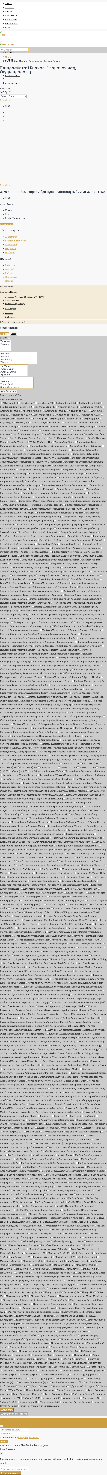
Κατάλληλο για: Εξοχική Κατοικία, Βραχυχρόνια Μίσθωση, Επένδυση (37, 779)
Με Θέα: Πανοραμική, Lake (59, 1194)
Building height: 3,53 (89, 403)
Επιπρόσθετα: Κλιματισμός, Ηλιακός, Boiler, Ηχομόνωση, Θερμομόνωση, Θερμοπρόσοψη (62, 501)
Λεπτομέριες (6, 224)
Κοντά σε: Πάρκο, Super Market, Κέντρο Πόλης (75, 939)
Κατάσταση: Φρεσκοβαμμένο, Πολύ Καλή (67, 884)
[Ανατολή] (18, 353)
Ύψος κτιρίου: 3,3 (28, 1402)
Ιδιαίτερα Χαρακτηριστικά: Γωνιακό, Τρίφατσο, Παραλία (72, 677)
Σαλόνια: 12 (54, 1358)
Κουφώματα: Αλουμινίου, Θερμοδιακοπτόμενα (51, 1119)
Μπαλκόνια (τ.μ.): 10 (35, 1253)
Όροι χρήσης (10, 308)
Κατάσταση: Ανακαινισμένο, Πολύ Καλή (38, 861)
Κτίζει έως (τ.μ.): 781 (13, 1131)
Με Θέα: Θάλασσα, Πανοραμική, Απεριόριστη (77, 1186)
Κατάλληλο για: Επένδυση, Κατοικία (29, 822)
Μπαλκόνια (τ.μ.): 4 (55, 1261)
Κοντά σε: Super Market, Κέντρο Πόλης (30, 908)
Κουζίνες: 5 (90, 1116)
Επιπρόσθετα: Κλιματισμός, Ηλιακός (53, 497)
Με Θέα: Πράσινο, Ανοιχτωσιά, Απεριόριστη (55, 1221)
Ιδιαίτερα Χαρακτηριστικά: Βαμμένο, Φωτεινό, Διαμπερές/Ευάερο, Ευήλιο (69, 661)
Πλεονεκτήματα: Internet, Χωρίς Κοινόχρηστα (83, 1296)
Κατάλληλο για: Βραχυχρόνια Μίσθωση (85, 771)
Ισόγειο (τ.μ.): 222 (49, 767)
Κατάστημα (11, 244)
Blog (7, 27)
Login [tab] (8, 1419)
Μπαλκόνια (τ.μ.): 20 (65, 1257)
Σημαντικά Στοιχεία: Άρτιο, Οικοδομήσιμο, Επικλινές (60, 1362)
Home (8, 57)
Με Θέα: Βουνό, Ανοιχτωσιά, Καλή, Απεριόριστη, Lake (48, 1163)
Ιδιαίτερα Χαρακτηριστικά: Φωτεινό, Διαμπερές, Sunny (79, 755)
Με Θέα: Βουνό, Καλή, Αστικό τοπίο (48, 1178)
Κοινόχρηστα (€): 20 (37, 896)
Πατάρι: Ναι (88, 1292)
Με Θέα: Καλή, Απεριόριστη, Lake (30, 1190)
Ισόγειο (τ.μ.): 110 (90, 763)
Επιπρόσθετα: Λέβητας (79, 536)
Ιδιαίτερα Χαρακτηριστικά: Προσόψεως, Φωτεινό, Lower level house (46, 736)
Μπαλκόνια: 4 (90, 1268)
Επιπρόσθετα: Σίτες (70, 544)
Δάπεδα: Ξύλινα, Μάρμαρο (82, 426)
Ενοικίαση (5, 100)
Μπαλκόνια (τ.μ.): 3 (87, 1257)
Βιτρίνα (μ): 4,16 (91, 418)
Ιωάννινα (10, 265)
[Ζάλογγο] (18, 362)
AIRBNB (8, 11)
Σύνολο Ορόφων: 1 (94, 1370)
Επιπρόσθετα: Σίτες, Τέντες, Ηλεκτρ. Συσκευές (37, 567)
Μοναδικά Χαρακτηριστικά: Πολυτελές (49, 1249)
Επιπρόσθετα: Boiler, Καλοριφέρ (85, 446)
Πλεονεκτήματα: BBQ (17, 1296)
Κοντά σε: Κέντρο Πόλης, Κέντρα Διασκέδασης (41, 928)
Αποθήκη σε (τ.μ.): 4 (32, 410)
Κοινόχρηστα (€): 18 (14, 896)
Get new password (10, 1473)
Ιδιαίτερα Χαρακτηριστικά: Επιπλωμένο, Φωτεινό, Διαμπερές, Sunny (55, 700)
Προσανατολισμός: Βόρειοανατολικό (79, 1339)
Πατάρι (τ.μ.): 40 (53, 1292)
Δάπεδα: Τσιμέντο (18, 442)
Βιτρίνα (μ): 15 (40, 418)
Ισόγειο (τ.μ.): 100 (70, 763)
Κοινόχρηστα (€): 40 (53, 900)
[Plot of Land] (16, 384)
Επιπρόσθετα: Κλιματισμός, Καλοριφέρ (38, 532)
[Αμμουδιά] (14, 374)
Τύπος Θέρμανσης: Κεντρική (27, 1394)
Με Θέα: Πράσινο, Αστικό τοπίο (46, 1233)
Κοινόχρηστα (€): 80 (77, 904)
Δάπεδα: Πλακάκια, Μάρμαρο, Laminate (63, 434)
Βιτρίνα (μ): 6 (22, 422)
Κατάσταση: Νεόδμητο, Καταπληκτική (54, 873)
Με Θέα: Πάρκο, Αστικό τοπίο (50, 1202)
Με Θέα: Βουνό (64, 1155)
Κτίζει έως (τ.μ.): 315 (47, 1127)
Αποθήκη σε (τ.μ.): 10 (44, 406)
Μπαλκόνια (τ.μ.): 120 (82, 1253)
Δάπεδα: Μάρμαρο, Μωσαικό (34, 426)
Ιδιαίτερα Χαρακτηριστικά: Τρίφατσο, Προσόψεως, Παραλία (67, 751)
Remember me (10, 1437)
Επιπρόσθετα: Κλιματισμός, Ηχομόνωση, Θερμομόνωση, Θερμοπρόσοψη (53, 524)
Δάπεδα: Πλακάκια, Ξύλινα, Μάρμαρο (67, 438)
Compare (4, 333)
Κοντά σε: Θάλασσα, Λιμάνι (27, 916)
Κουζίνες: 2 (75, 1116)
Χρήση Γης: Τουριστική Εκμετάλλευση (39, 1405)
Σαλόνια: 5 (80, 1358)
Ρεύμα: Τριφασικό (25, 1358)
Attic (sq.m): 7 (27, 403)
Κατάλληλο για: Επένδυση (74, 810)
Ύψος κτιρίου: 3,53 (49, 1402)
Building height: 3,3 (65, 403)
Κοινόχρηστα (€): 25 (59, 896)
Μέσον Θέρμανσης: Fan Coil (67, 1237)
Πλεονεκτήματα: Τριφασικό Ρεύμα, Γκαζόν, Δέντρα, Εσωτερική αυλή (51, 1319)
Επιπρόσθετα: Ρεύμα (47, 544)
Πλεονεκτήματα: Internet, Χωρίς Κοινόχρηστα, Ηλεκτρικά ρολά (35, 1300)
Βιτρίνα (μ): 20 (57, 418)
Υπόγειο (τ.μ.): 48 (51, 1398)
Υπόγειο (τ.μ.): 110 (11, 1398)
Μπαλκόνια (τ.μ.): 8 (85, 1264)
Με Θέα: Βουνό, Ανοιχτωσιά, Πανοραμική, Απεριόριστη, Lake (73, 1170)
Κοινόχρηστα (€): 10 (30, 892)
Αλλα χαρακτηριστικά (11, 399)
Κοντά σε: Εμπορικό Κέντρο (67, 908)
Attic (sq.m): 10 (10, 403)
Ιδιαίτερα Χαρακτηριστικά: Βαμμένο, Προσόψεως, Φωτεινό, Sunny (68, 645)
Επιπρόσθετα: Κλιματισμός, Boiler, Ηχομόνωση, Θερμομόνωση (54, 493)
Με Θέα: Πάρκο (75, 1198)
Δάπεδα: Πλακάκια (29, 430)
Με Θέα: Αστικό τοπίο (43, 1155)
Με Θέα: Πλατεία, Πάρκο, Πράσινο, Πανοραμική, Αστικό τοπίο (53, 1217)
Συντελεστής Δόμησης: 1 (41, 1378)
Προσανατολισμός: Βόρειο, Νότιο (42, 1339)
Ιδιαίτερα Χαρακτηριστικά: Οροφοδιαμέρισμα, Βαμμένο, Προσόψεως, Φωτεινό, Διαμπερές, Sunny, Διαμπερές (49, 722)
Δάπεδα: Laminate (89, 422)
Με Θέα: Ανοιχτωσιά (52, 1131)
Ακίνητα (9, 7)
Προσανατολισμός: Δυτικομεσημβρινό (29, 1347)
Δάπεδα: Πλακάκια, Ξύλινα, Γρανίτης (28, 438)
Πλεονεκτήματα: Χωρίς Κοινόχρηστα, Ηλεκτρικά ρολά (56, 1327)
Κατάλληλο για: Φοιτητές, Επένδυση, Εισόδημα (40, 853)
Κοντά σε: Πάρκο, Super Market (33, 939)
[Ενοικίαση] (5, 341)
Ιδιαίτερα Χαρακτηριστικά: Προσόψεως (52, 728)
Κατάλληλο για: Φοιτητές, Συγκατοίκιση (23, 857)
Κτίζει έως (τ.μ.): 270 (24, 1127)
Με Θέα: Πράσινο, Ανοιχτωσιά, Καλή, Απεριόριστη (68, 1225)
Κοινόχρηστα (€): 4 (31, 900)
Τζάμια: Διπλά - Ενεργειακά (83, 1386)
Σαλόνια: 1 (41, 1358)
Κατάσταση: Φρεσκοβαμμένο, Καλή (78, 881)
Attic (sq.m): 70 (45, 403)
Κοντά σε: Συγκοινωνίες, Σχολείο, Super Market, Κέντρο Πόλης (73, 1065)
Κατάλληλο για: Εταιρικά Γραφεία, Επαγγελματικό (77, 837)
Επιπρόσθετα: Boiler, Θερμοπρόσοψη (48, 446)
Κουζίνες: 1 (46, 1116)
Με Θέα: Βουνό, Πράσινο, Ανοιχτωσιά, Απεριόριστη (41, 1182)
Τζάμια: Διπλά (60, 1386)
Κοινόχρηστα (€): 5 (75, 900)
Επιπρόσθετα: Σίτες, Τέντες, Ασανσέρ (29, 563)
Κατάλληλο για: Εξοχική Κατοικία (20, 775)
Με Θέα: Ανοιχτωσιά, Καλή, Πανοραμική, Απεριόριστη (63, 1143)
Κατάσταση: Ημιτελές (93, 865)
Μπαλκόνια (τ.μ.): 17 (20, 1257)
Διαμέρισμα (11, 236)
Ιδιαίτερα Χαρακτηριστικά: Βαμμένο (50, 583)
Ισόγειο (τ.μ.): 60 (87, 767)
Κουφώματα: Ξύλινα (56, 1123)
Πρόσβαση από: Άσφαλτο (66, 1351)
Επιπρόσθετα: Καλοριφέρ (41, 489)
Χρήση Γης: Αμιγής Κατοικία (76, 1402)
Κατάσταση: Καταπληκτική (76, 869)
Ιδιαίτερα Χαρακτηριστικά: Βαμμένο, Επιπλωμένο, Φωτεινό (43, 622)
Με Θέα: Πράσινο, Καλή (76, 1233)
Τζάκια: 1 (33, 1386)
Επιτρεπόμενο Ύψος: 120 (77, 571)
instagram (10, 317)
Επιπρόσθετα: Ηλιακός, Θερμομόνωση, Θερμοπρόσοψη (56, 473)
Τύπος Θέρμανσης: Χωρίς (57, 1394)
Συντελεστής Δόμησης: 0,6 (55, 1374)
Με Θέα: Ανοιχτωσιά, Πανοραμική (25, 1151)
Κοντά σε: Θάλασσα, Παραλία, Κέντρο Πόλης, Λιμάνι (66, 924)
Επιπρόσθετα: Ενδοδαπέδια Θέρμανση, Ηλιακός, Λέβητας (41, 453)
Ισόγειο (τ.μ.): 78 (19, 771)
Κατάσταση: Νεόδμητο (21, 873)
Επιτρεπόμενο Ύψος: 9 (23, 575)
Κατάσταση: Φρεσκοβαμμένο (44, 881)
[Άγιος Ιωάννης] (14, 371)
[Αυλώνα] (18, 356)
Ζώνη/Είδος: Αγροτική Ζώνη (53, 579)
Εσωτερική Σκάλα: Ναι (49, 575)
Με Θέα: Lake (33, 1131)
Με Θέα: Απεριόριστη (19, 1155)
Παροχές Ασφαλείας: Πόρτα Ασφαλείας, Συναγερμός (49, 1284)
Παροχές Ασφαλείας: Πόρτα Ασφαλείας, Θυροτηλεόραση (42, 1276)
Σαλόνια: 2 (68, 1358)
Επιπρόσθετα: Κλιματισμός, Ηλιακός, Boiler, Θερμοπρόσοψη (33, 504)
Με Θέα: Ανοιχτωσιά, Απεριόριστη (83, 1131)
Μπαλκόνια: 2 (57, 1268)
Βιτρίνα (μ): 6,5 (38, 422)
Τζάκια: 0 (22, 1386)
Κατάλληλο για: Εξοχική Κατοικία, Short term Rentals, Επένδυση (72, 775)
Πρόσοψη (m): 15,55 (42, 1355)
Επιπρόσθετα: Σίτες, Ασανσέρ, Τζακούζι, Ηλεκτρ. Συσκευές (50, 555)
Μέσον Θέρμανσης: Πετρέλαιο (68, 1241)
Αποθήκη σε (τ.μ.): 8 (90, 414)
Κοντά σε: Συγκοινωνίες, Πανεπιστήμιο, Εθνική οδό (78, 1002)
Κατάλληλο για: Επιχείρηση (80, 834)
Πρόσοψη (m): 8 (82, 1355)
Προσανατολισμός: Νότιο (63, 1347)
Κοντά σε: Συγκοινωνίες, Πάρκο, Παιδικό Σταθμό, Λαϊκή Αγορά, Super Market (59, 1018)
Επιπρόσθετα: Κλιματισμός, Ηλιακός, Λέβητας (60, 512)
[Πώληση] (5, 344)
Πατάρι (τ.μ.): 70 (71, 1292)
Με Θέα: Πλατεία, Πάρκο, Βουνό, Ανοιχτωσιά (38, 1210)
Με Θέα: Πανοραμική (33, 1194)
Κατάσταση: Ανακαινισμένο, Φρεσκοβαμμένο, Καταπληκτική (48, 865)
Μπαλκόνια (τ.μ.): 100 (58, 1253)
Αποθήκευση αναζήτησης (14, 1413)
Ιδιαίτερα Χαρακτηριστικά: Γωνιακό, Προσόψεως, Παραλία (70, 665)
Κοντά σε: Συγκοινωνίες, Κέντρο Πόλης (48, 982)
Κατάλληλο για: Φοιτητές (40, 849)
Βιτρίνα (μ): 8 (70, 422)
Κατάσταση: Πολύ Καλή (78, 877)
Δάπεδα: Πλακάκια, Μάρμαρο (27, 434)
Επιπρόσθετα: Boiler (64, 442)
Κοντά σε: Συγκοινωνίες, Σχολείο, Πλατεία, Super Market (57, 1080)
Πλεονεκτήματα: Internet (44, 1296)
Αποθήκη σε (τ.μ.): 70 (67, 414)
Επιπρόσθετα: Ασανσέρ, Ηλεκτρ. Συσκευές (47, 450)
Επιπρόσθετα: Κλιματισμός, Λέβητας (79, 532)
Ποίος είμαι (11, 19)
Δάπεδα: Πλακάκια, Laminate (56, 430)
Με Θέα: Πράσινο (95, 1217)
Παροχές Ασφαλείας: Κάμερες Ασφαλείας (54, 1272)
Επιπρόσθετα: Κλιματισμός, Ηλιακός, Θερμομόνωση (56, 508)
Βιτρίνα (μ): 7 (55, 422)
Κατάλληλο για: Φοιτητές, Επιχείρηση (86, 853)
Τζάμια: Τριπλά (15, 1390)
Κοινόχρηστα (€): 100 (53, 892)
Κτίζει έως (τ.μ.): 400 (71, 1127)
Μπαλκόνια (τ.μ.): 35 (33, 1261)
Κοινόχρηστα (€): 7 (34, 904)
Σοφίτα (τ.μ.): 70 (97, 1366)
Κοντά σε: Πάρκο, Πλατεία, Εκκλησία (47, 943)
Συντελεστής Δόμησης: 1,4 (70, 1378)
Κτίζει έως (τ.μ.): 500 (94, 1127)
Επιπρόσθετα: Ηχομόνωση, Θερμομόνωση (36, 477)
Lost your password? (28, 1437)
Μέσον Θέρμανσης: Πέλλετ (36, 1241)
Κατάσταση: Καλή (51, 869)
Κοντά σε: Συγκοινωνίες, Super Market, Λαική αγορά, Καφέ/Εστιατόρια (39, 963)
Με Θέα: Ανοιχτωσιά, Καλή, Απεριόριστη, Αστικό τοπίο (63, 1139)
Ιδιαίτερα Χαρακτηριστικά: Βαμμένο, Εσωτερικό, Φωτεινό (71, 630)
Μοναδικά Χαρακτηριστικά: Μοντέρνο (60, 1245)
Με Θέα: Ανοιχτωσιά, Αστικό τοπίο (66, 1135)
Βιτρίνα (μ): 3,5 (74, 418)
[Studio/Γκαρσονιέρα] (16, 387)
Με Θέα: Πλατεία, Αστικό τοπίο (38, 1206)
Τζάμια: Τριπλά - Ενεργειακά (40, 1390)
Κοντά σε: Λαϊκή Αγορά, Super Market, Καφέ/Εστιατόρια (42, 935)
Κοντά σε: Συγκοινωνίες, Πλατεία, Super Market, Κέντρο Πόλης (43, 1041)
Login (4, 1441)
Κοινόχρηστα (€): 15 (76, 892)
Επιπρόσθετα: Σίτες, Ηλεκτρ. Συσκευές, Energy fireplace (50, 559)
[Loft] (16, 378)
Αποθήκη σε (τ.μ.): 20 (91, 406)
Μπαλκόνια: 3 (74, 1268)
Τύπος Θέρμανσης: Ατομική (71, 1390)
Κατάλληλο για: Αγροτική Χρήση (46, 771)
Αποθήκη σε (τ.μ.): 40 (55, 410)
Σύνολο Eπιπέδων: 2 (49, 1370)
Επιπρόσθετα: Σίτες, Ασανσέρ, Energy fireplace (76, 548)
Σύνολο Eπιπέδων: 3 (72, 1370)
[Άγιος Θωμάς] (14, 368)
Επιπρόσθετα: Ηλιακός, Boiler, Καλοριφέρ (39, 469)
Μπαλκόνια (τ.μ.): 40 (77, 1261)
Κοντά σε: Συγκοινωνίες (90, 947)
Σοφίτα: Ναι (8, 1370)
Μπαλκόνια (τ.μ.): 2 (42, 1257)
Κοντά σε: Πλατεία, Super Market (85, 943)
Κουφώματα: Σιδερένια (80, 1123)
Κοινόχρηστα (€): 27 (81, 896)
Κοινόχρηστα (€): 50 (97, 900)
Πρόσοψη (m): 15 (22, 1355)
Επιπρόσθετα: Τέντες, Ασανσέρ (46, 571)
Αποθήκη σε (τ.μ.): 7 (44, 414)
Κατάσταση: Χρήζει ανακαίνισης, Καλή (43, 888)
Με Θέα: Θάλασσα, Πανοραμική (37, 1186)
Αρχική (8, 3)
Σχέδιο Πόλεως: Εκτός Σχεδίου (67, 1382)
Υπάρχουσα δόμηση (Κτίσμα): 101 (89, 1394)
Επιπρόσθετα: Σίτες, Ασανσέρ (34, 548)
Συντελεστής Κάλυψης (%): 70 (34, 1382)
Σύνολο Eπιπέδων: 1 (27, 1370)
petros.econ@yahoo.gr (15, 303)
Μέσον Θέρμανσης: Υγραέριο (23, 1245)
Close (13, 333)
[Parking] (16, 381)
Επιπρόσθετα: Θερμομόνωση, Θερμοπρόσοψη (64, 485)
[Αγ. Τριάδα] (14, 366)
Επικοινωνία (11, 23)
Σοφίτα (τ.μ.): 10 (61, 1366)
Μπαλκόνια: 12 (40, 1268)
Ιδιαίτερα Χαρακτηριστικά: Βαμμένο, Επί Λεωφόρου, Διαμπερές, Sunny (65, 598)
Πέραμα (9, 280)
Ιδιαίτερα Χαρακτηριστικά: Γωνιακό (21, 665)
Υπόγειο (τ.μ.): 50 (71, 1398)
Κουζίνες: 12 (60, 1116)
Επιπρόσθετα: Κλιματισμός (70, 489)
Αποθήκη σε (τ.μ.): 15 (68, 406)
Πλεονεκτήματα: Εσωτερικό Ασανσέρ (52, 1304)
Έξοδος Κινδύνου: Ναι (40, 442)
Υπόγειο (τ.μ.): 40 (31, 1398)
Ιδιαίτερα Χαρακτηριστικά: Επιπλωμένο (71, 685)
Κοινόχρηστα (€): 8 (55, 904)
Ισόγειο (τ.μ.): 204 (29, 767)
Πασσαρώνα (11, 277)
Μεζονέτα (10, 248)
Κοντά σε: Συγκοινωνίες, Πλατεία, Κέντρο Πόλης (76, 1045)
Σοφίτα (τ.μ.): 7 (79, 1366)
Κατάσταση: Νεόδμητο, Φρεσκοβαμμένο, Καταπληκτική (36, 877)
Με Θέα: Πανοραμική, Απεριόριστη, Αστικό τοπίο (40, 1198)
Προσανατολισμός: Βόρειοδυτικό (67, 1343)
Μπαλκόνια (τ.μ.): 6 (41, 1264)
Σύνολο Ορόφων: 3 (30, 1374)
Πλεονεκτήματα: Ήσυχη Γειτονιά (38, 1308)
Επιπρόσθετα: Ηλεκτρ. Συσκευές (70, 465)
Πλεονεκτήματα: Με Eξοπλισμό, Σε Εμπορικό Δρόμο (33, 1311)
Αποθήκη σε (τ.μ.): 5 (79, 410)
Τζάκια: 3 (45, 1386)
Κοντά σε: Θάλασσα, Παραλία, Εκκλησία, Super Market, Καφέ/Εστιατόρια (60, 920)
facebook (9, 313)
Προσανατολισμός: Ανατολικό (72, 1331)
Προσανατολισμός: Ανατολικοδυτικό (58, 1335)
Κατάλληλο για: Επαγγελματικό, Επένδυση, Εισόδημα (56, 806)
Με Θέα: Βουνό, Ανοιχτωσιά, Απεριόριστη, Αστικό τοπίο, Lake (47, 1159)
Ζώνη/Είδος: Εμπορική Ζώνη (85, 579)
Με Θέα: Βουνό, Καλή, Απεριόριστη (63, 1174)
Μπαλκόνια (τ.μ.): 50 (20, 1264)
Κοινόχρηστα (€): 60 (12, 904)
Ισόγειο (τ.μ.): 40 (68, 767)
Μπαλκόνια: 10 (23, 1268)
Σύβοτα (9, 273)
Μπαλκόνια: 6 (23, 1272)
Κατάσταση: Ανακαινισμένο (60, 857)
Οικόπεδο (10, 252)
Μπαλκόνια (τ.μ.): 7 (63, 1264)
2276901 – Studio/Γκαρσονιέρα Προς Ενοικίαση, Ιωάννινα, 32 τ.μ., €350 (52, 192)
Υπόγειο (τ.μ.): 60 (90, 1398)
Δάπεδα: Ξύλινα (58, 426)
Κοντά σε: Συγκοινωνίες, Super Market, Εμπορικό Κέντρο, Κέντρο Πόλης (51, 955)
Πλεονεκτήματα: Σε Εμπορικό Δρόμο (34, 1315)
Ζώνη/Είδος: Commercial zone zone (81, 575)
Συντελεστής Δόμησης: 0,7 (84, 1374)
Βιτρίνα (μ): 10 (24, 418)
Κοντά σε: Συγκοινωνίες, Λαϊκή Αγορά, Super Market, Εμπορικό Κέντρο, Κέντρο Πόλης (58, 990)
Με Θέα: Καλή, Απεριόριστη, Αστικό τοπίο (70, 1190)
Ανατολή (9, 269)
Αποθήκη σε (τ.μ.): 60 (21, 414)
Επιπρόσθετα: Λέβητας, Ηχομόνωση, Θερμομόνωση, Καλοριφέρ (71, 540)
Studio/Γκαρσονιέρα (15, 240)
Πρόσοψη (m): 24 (63, 1355)
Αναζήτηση (11, 15)
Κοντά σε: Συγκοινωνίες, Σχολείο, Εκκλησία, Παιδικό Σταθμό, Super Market (41, 1069)
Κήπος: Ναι (70, 888)
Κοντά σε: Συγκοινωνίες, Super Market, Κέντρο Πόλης (79, 959)
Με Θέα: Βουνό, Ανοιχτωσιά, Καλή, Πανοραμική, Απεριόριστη (53, 1167)
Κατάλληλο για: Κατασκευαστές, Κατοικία (77, 845)
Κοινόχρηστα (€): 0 (88, 888)
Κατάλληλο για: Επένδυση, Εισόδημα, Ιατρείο (45, 814)
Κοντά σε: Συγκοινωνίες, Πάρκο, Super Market (62, 1006)
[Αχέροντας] (18, 359)
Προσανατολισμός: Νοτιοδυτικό (35, 1351)
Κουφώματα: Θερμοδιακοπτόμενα (26, 1123)
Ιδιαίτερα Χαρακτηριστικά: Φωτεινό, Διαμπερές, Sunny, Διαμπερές (36, 759)
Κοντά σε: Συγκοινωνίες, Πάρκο (19, 1006)
